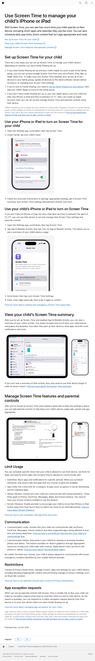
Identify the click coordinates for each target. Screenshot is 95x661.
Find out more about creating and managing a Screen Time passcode (37, 305)
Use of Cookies (53, 656)
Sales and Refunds (31, 656)
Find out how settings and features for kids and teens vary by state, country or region (49, 619)
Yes (18, 639)
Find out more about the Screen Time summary (49, 386)
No (27, 639)
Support (11, 646)
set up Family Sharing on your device (66, 86)
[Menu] (92, 3)
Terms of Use (18, 656)
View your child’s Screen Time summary (23, 43)
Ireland (90, 654)
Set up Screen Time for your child (20, 39)
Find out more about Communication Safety (44, 549)
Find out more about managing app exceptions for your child (33, 607)
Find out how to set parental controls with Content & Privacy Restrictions (39, 581)
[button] (80, 3)
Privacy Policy (7, 656)
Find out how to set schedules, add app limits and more (31, 515)
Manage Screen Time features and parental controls (29, 47)
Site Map (43, 656)
